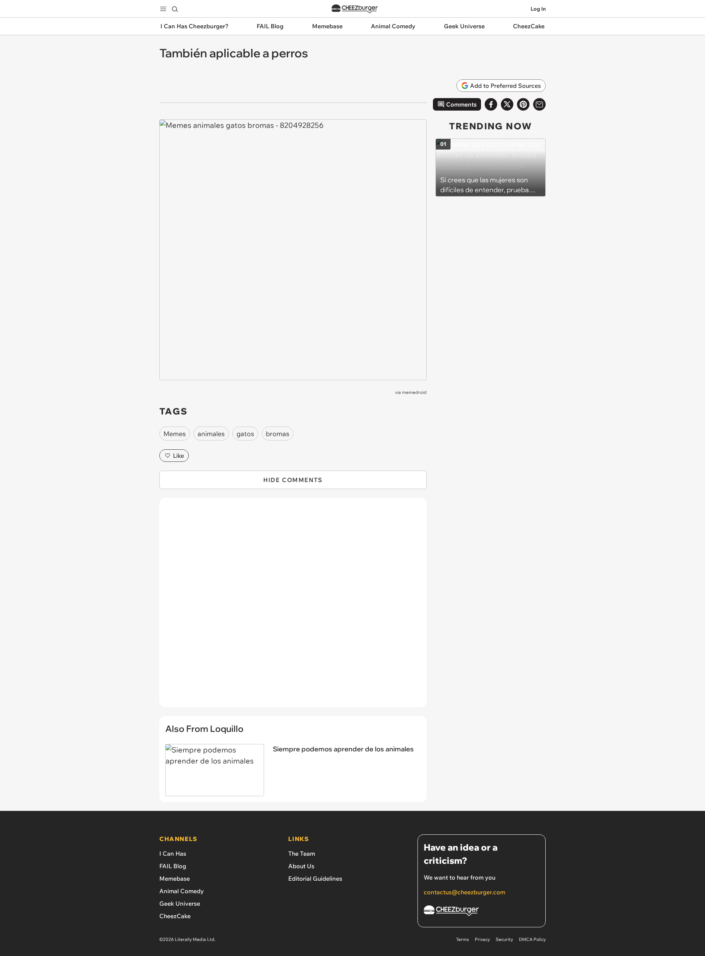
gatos (245, 434)
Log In (538, 9)
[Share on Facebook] (491, 104)
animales (211, 434)
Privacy (482, 939)
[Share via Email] (539, 104)
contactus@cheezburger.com (464, 892)
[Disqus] (293, 606)
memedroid (414, 392)
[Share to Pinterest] (523, 104)
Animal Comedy (181, 891)
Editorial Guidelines (315, 878)
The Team (301, 853)
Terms (462, 939)
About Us (301, 866)
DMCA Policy (532, 939)
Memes (174, 434)
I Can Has (172, 853)
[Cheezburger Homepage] (355, 9)
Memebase (174, 878)
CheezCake (175, 916)
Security (504, 939)
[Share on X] (507, 104)
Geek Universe (179, 903)
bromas (277, 434)
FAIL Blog (172, 866)
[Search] (174, 9)
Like (178, 455)
